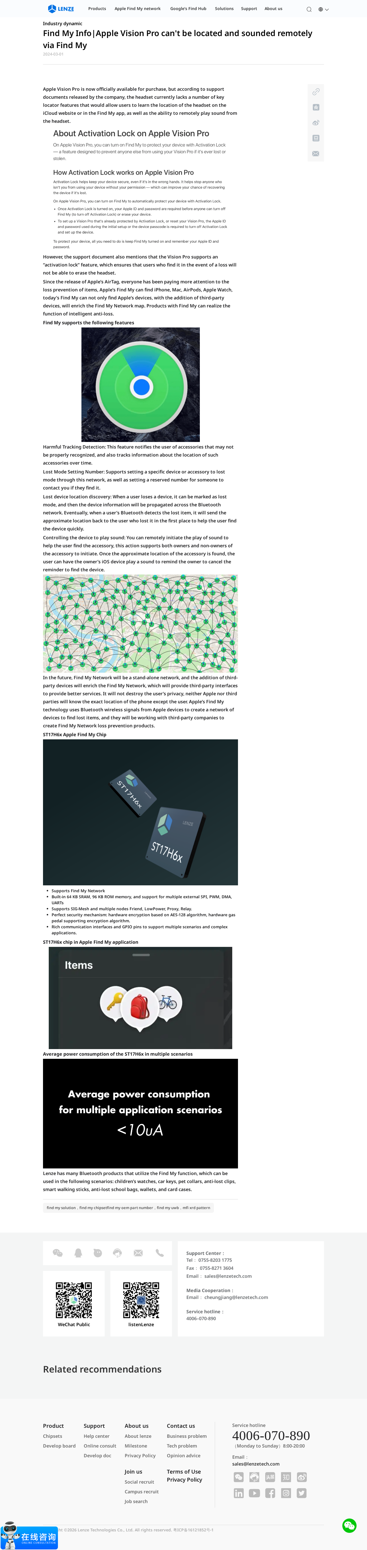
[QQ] (77, 1253)
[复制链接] (315, 92)
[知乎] (285, 1477)
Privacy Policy (140, 1455)
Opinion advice (183, 1455)
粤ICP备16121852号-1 (193, 1530)
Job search (136, 1501)
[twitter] (301, 1493)
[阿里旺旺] (97, 1253)
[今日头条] (269, 1477)
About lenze (138, 1436)
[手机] (159, 1253)
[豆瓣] (315, 138)
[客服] (116, 1253)
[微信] (57, 1253)
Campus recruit (142, 1491)
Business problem (187, 1436)
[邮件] (315, 153)
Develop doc (97, 1455)
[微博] (315, 123)
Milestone (136, 1446)
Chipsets (52, 1436)
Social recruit (139, 1482)
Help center (97, 1436)
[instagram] (285, 1493)
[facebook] (269, 1493)
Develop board (59, 1446)
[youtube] (253, 1493)
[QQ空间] (315, 107)
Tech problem (182, 1446)
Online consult (100, 1446)
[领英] (237, 1493)
